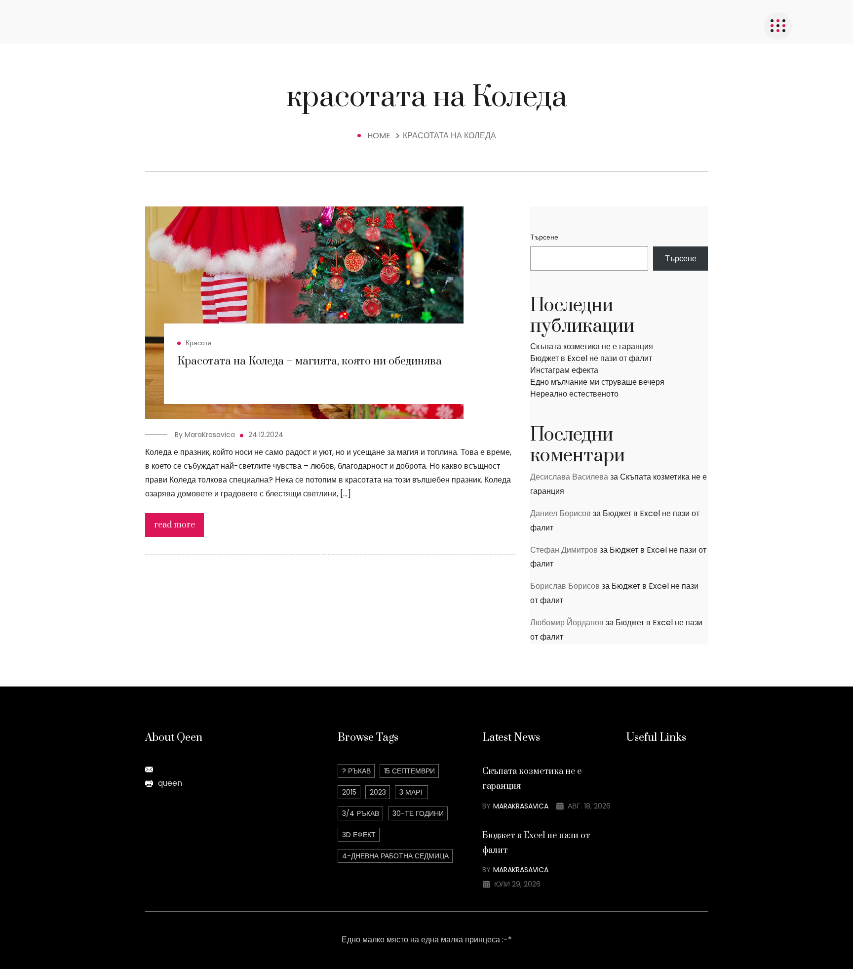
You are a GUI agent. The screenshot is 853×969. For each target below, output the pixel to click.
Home (380, 135)
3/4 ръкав (360, 813)
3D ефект (359, 835)
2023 (378, 792)
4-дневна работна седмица (395, 856)
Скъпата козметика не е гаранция (591, 346)
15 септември (409, 771)
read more (174, 525)
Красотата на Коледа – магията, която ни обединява (309, 361)
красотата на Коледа (449, 135)
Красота (199, 343)
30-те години (418, 813)
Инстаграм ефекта (564, 370)
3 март (411, 792)
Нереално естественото (574, 394)
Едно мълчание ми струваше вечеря (597, 382)
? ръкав (356, 771)
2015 (349, 792)
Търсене (544, 237)
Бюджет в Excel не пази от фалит (591, 358)
